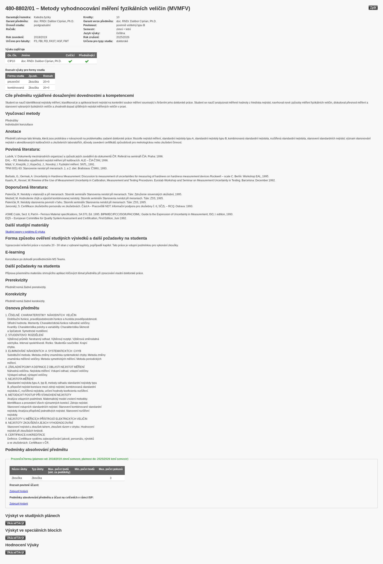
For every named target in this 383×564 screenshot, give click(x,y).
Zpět (373, 7)
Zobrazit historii (19, 491)
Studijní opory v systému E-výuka (25, 231)
